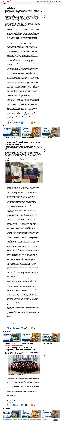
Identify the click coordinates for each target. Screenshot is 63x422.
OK (44, 1)
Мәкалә (4, 3)
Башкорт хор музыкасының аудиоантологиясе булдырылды (34, 3)
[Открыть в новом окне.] (9, 123)
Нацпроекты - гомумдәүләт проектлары (12, 345)
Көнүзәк (6, 139)
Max (53, 1)
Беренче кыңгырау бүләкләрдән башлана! (48, 3)
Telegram (48, 1)
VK (41, 1)
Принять (55, 420)
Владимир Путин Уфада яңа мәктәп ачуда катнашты (21, 3)
